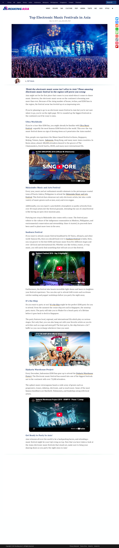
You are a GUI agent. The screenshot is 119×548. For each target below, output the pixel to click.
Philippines (54, 2)
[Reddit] (117, 25)
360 (61, 8)
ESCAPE (55, 8)
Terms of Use (83, 546)
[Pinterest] (117, 43)
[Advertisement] (103, 117)
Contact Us (97, 546)
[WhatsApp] (117, 29)
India (30, 2)
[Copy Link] (117, 39)
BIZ (96, 8)
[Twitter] (117, 18)
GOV (101, 8)
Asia (60, 21)
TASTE (90, 8)
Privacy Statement (74, 546)
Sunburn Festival (73, 239)
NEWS (48, 8)
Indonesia (37, 2)
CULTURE (69, 8)
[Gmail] (117, 36)
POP (76, 8)
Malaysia (46, 2)
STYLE (107, 8)
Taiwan (71, 2)
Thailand (78, 2)
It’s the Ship (55, 304)
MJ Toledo (30, 81)
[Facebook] (117, 22)
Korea (25, 2)
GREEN (82, 8)
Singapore (63, 2)
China (9, 2)
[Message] (117, 32)
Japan (19, 2)
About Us (90, 546)
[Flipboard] (117, 46)
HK (14, 2)
